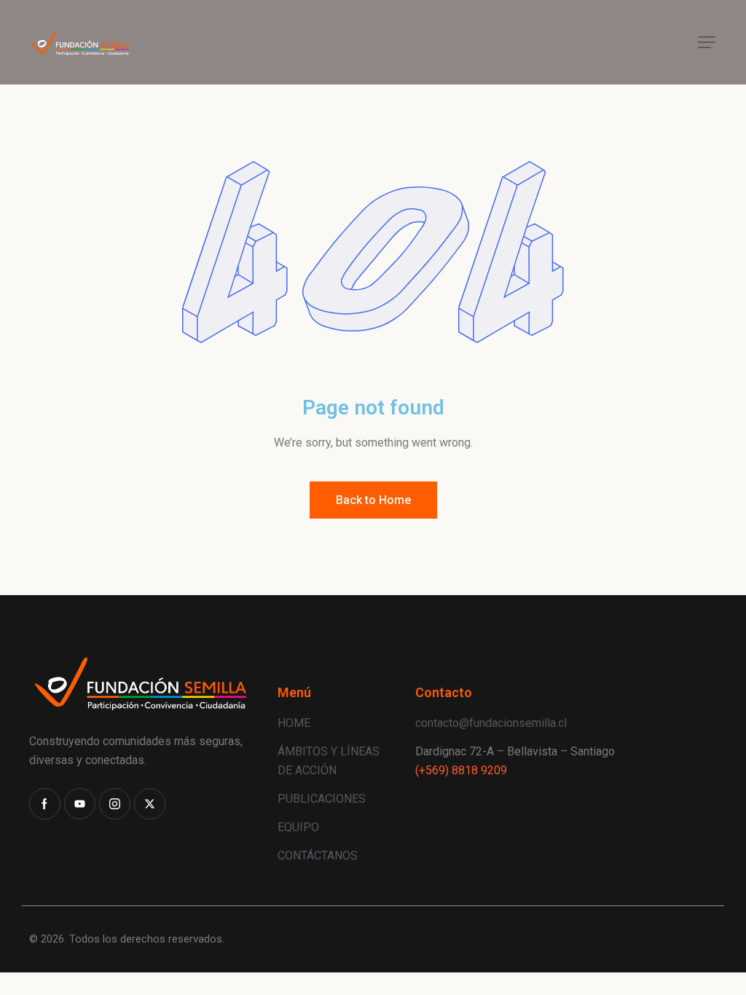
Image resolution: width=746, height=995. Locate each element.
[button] (706, 42)
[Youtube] (79, 803)
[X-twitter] (149, 803)
